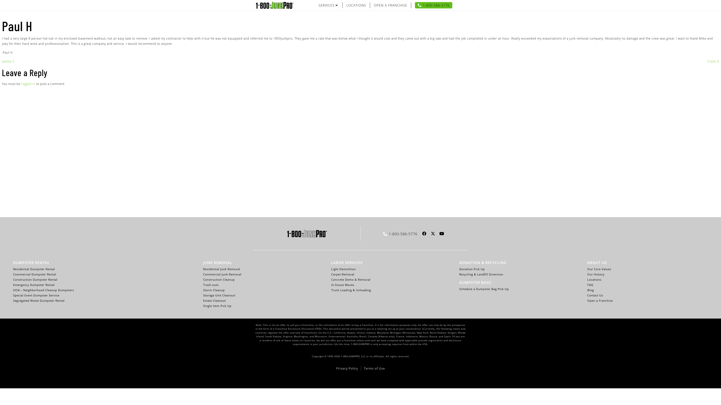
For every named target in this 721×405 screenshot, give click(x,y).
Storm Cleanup (214, 290)
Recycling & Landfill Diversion (481, 274)
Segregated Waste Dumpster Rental (39, 300)
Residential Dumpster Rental (34, 269)
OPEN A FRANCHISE (390, 5)
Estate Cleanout (214, 300)
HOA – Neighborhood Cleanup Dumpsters (43, 290)
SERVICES (327, 5)
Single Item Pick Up (217, 306)
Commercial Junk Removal (222, 274)
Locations (594, 279)
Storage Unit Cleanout (219, 295)
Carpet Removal (342, 274)
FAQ (590, 285)
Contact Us (595, 295)
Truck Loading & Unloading (351, 290)
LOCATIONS (356, 5)
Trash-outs (211, 285)
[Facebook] (424, 233)
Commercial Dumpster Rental (34, 274)
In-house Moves (342, 285)
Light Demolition (343, 269)
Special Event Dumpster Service (36, 295)
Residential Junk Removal (221, 269)
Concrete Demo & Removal (350, 279)
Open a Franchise (600, 300)
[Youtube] (441, 233)
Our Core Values (599, 269)
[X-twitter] (433, 233)
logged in (28, 84)
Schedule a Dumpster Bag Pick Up (484, 289)
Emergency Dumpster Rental (34, 285)
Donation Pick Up (472, 269)
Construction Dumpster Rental (35, 279)
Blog (590, 290)
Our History (596, 274)
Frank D (713, 61)
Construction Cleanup (219, 279)
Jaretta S (8, 61)
